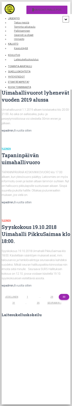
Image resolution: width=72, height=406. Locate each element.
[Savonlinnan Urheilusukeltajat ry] (11, 10)
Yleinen (6, 148)
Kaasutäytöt (21, 48)
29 (51, 297)
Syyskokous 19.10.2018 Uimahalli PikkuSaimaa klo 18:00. (36, 234)
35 (38, 303)
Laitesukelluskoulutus (26, 59)
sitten (23, 130)
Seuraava (53, 303)
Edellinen (12, 297)
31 (13, 303)
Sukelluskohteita (19, 71)
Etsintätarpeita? (18, 82)
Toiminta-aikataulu (20, 66)
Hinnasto (19, 38)
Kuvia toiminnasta (19, 87)
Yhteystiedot (16, 76)
